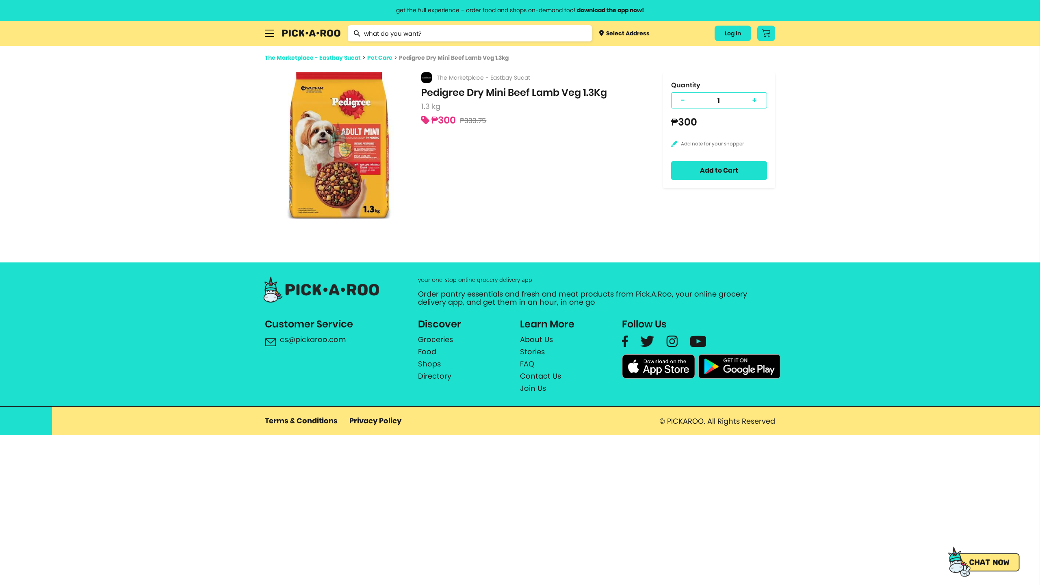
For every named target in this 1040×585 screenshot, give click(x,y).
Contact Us (540, 376)
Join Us (533, 388)
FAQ (527, 364)
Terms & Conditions (301, 421)
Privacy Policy (375, 421)
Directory (434, 376)
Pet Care (379, 58)
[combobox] (470, 33)
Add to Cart (719, 170)
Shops (429, 364)
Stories (532, 352)
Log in (733, 33)
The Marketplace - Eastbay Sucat (313, 58)
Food (427, 352)
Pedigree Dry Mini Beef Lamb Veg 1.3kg (454, 58)
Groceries (435, 340)
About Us (536, 340)
